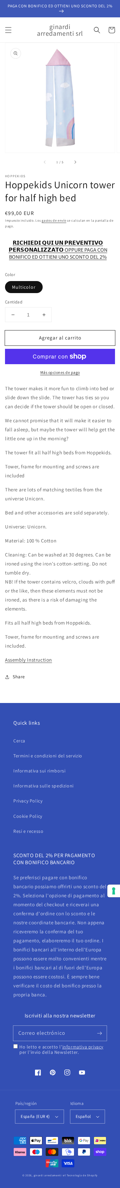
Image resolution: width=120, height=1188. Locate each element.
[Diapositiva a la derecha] (75, 162)
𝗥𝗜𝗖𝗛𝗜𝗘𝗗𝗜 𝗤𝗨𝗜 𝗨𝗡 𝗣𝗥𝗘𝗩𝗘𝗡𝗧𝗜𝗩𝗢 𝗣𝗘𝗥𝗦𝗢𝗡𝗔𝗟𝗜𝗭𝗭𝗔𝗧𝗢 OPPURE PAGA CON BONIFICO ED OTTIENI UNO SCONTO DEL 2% (58, 246)
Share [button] (19, 677)
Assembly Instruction (28, 660)
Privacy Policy (27, 801)
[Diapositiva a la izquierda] (45, 162)
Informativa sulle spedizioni (43, 786)
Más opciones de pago (60, 372)
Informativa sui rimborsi (39, 771)
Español (83, 1116)
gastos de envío (54, 220)
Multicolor (24, 287)
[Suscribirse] (99, 1033)
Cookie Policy (27, 816)
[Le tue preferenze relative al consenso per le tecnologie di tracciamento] (113, 891)
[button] (8, 30)
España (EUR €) (35, 1116)
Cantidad (13, 302)
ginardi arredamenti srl (50, 1175)
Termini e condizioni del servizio (47, 756)
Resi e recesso (28, 831)
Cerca (19, 741)
